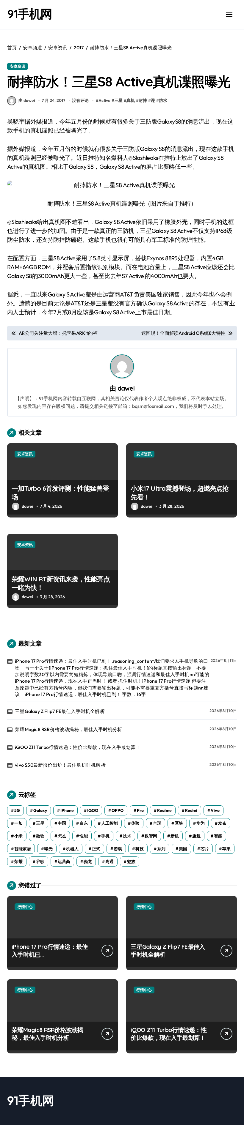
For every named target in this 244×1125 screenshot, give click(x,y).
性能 (83, 836)
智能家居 (22, 848)
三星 (118, 100)
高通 (109, 861)
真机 (130, 100)
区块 (179, 823)
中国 (62, 823)
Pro (140, 810)
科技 (139, 848)
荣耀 (18, 861)
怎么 (62, 836)
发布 (222, 823)
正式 (96, 848)
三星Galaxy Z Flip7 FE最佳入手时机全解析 (60, 711)
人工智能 (109, 823)
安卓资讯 (17, 66)
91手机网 (29, 13)
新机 (175, 836)
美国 (183, 848)
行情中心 (25, 906)
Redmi (191, 810)
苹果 (226, 848)
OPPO (117, 810)
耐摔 (143, 100)
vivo (215, 810)
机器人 (72, 848)
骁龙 (88, 861)
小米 (18, 836)
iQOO (92, 810)
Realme (164, 810)
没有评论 (80, 100)
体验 (135, 823)
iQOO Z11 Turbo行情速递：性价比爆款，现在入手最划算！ (77, 747)
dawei (126, 388)
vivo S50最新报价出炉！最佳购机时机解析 (60, 765)
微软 (40, 836)
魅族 (131, 861)
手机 (105, 836)
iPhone (67, 810)
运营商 (64, 861)
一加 (18, 823)
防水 (163, 100)
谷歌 (40, 861)
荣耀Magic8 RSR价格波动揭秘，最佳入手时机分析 (68, 729)
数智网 (151, 836)
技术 (127, 836)
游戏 (118, 848)
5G (17, 810)
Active (104, 100)
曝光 (48, 848)
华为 (200, 823)
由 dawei (26, 100)
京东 (83, 823)
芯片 (205, 848)
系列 (161, 848)
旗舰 (196, 836)
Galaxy (40, 810)
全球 (157, 823)
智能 (218, 836)
